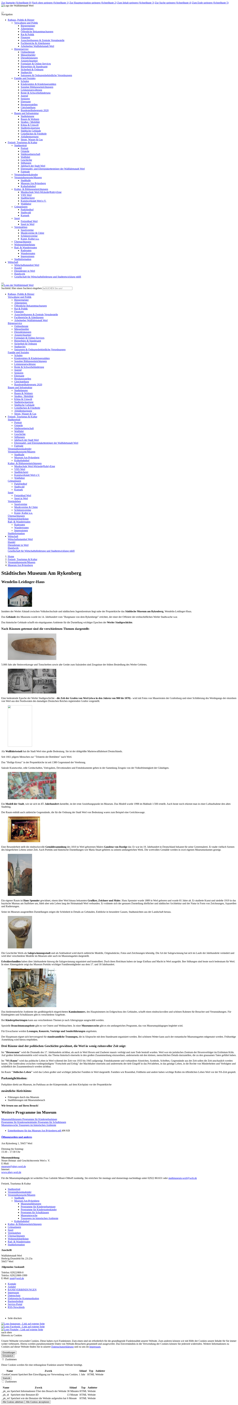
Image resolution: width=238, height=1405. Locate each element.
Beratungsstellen (29, 104)
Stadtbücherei (28, 198)
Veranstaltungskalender (26, 174)
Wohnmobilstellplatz (24, 244)
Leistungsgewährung (31, 90)
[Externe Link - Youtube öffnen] (22, 1329)
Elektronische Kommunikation (23, 1298)
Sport (17, 218)
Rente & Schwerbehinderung (36, 92)
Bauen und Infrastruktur (26, 113)
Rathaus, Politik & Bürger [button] (21, 19)
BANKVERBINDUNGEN (22, 1289)
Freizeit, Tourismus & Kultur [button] (22, 142)
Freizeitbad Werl (29, 221)
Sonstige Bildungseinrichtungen (37, 87)
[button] (21, 294)
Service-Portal (15, 1304)
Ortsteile (25, 151)
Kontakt (12, 1283)
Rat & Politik (27, 34)
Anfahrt (12, 1286)
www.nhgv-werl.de (11, 1172)
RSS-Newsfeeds (16, 1307)
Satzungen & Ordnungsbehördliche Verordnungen (46, 75)
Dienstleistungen (29, 57)
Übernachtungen (22, 241)
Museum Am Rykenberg (33, 183)
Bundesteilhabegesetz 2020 (35, 110)
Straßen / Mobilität (30, 122)
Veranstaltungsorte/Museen (28, 177)
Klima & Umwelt (30, 125)
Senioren (25, 98)
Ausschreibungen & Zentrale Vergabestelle (42, 40)
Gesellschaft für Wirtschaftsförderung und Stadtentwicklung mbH (47, 276)
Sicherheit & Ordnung (32, 69)
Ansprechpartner (29, 60)
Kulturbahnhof (28, 186)
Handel (18, 268)
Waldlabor (26, 203)
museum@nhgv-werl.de (13, 1166)
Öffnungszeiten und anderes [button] (16, 1137)
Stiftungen (26, 162)
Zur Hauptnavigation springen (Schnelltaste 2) (93, 2)
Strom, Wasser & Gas (32, 139)
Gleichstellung (28, 107)
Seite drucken (15, 1318)
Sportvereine (27, 230)
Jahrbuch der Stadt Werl (33, 165)
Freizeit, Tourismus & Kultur (22, 559)
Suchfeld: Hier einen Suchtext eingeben (21, 288)
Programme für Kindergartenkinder (39, 1209)
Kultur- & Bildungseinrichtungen (31, 189)
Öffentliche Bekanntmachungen (37, 31)
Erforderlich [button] (8, 1356)
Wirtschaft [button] (13, 262)
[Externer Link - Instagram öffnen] (23, 1323)
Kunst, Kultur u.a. (30, 238)
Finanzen (25, 37)
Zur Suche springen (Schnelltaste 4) (173, 2)
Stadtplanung (27, 116)
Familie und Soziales (24, 78)
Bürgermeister (28, 25)
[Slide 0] (2, 283)
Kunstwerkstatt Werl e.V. (33, 200)
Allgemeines (27, 28)
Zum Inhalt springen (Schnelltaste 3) (135, 2)
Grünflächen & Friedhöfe (34, 133)
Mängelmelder (28, 55)
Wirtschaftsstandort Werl (26, 265)
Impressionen (27, 256)
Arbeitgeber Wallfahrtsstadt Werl (37, 46)
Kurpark (25, 215)
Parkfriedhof (27, 209)
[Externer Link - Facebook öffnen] (23, 1326)
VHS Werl (26, 195)
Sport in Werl (27, 224)
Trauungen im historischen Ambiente (39, 1218)
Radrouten (26, 250)
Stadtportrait (20, 145)
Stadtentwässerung (30, 127)
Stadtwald (26, 212)
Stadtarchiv (26, 72)
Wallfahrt (25, 157)
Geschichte (26, 160)
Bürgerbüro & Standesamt (34, 66)
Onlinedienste (28, 52)
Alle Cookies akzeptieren (37, 1402)
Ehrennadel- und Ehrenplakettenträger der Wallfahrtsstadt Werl (53, 168)
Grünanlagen (21, 206)
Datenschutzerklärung (62, 1346)
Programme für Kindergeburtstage (38, 1206)
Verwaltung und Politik (26, 22)
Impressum (13, 1292)
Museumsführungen (31, 1203)
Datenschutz (14, 1295)
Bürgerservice (21, 49)
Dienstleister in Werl (24, 270)
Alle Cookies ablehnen (13, 1402)
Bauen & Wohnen (30, 119)
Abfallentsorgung (30, 136)
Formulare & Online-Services (36, 63)
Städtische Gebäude (31, 130)
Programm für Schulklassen (35, 1212)
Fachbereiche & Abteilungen (35, 43)
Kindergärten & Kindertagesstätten (38, 84)
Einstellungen (9, 1352)
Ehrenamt (26, 101)
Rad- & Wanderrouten (25, 247)
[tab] (119, 1137)
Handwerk (19, 273)
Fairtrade (25, 171)
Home (11, 556)
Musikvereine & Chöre (32, 233)
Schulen (25, 81)
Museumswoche (29, 1215)
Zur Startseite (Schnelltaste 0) (16, 2)
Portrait (24, 148)
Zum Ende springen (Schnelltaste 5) (210, 2)
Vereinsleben (20, 227)
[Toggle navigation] (2, 12)
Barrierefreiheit (15, 1301)
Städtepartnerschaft (30, 154)
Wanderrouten (28, 253)
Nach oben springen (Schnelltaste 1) (50, 2)
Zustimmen (11, 1359)
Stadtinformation (22, 259)
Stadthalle (26, 180)
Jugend (24, 95)
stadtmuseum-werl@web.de (182, 1178)
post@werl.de (17, 1278)
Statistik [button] (6, 1378)
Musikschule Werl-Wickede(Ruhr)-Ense (41, 192)
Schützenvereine (29, 235)
